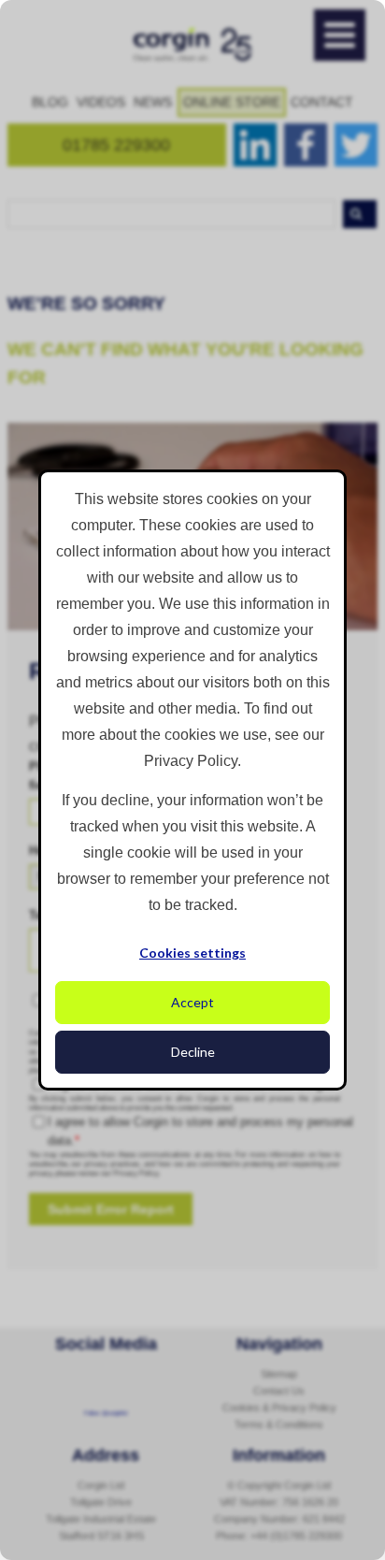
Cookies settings (192, 953)
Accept (192, 1002)
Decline (193, 1052)
